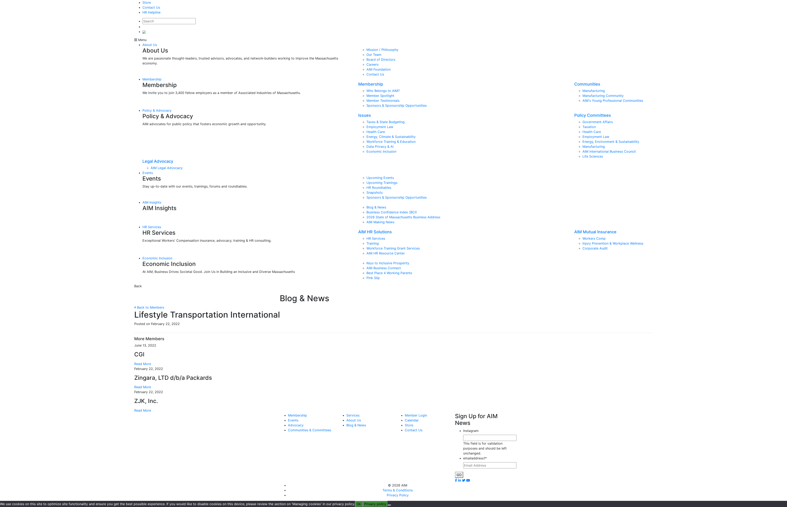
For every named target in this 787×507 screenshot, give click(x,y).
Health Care (375, 132)
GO (459, 475)
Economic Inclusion (381, 151)
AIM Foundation (378, 69)
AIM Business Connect (383, 268)
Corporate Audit (595, 248)
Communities (587, 84)
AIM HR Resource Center (385, 253)
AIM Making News (380, 222)
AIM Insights (151, 202)
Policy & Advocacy (157, 110)
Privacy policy (375, 504)
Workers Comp (594, 238)
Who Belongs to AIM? (383, 91)
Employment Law (379, 127)
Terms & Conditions (397, 490)
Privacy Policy (398, 495)
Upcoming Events (380, 178)
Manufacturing (593, 91)
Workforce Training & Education (391, 142)
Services (352, 415)
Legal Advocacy (157, 161)
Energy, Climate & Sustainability (391, 137)
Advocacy (296, 425)
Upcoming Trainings (381, 183)
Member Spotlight (380, 96)
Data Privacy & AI (380, 146)
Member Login (416, 415)
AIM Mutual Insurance (595, 231)
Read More (142, 364)
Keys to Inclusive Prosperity (387, 263)
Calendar (412, 420)
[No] (389, 505)
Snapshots (374, 192)
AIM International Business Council (609, 151)
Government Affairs (597, 122)
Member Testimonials (382, 100)
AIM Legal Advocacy (167, 168)
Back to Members (150, 307)
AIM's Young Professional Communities (612, 100)
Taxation (589, 127)
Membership (151, 79)
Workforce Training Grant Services (393, 248)
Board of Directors (380, 59)
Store (146, 2)
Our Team (373, 55)
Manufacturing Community (603, 96)
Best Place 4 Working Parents (389, 273)
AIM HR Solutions (375, 231)
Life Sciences (592, 156)
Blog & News (376, 207)
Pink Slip (373, 278)
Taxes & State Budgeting (385, 122)
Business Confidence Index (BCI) (391, 212)
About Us (149, 45)
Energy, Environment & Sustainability (610, 142)
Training (372, 243)
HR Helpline (151, 12)
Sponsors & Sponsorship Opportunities (396, 105)
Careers (372, 64)
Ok (359, 504)
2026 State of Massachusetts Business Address (403, 217)
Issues (364, 115)
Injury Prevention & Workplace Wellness (612, 243)
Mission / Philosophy (382, 50)
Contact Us (151, 7)
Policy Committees (592, 115)
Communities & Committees (309, 430)
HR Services (151, 227)
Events (147, 173)
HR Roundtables (378, 187)
